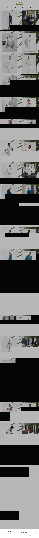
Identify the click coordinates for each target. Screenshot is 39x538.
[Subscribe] (36, 532)
